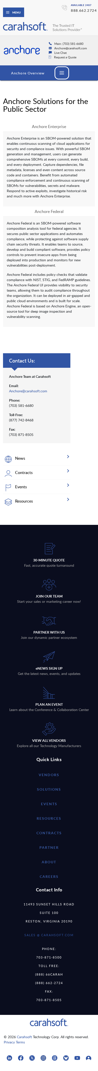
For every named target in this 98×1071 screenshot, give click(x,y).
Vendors (49, 774)
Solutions (49, 789)
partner (49, 847)
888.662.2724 (84, 10)
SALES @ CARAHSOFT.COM (49, 935)
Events (49, 803)
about (49, 862)
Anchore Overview (27, 73)
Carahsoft (24, 1036)
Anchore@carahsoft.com (28, 391)
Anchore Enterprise (49, 126)
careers (49, 876)
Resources (49, 818)
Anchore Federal (49, 211)
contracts (49, 832)
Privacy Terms (14, 1042)
